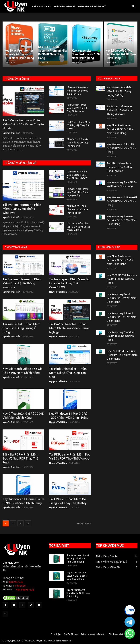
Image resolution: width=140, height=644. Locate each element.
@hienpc (20, 585)
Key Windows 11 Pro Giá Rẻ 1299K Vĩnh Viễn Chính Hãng (121, 148)
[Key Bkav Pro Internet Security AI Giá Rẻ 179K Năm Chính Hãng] (100, 126)
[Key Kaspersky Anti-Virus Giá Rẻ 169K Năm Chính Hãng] (56, 593)
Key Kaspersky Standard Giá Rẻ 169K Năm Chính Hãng (121, 336)
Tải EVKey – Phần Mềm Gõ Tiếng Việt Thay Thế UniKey (78, 125)
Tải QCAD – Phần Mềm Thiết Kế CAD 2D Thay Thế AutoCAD (78, 142)
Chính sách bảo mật (119, 634)
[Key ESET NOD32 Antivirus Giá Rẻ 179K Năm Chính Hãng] (100, 275)
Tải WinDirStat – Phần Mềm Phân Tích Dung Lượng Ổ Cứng (78, 192)
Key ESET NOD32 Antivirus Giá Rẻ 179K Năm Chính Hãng (122, 279)
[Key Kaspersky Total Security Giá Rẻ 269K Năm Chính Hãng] (100, 294)
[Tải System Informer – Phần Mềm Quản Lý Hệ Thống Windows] (23, 185)
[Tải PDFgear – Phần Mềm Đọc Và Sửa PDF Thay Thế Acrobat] (56, 108)
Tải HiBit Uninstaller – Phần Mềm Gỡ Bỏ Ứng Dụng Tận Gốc (77, 90)
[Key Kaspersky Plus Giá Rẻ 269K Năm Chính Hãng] (100, 182)
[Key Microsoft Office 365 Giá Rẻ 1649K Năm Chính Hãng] (23, 354)
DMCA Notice (71, 634)
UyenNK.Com (11, 562)
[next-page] (28, 523)
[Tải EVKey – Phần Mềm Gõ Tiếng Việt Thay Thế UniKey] (56, 125)
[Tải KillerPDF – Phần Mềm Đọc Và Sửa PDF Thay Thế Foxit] (56, 210)
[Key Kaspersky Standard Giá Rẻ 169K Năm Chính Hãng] (100, 332)
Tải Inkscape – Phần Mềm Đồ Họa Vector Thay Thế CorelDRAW (77, 175)
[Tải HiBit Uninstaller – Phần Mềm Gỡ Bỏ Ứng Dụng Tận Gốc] (56, 91)
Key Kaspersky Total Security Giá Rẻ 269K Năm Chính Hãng (121, 298)
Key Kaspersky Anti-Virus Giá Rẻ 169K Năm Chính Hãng (78, 593)
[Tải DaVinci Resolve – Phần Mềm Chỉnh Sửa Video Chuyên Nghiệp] (23, 101)
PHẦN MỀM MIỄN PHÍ (17, 78)
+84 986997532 (25, 589)
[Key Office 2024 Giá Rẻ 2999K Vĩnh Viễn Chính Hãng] (23, 399)
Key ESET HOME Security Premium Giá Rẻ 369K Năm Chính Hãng (122, 355)
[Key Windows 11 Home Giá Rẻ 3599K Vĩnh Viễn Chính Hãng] (100, 198)
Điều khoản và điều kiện (93, 634)
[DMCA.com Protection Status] (16, 599)
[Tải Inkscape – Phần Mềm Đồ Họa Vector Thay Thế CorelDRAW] (56, 175)
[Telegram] (14, 605)
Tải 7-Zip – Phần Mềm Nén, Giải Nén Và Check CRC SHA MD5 (78, 226)
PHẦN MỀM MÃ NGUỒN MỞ (20, 163)
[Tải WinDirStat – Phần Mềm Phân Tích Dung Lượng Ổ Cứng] (56, 192)
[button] (133, 6)
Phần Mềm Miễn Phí (64, 6)
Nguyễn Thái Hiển (11, 132)
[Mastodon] (39, 605)
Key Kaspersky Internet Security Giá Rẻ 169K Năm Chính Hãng (121, 220)
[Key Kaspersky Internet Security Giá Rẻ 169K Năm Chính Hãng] (100, 217)
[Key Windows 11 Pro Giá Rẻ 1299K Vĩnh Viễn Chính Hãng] (100, 145)
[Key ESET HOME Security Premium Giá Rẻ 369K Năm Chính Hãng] (100, 351)
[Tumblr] (22, 605)
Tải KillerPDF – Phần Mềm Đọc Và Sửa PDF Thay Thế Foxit (77, 209)
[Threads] (5, 614)
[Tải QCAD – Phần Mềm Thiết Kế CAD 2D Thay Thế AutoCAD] (56, 143)
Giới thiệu (56, 634)
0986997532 (15, 581)
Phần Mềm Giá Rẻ (41, 6)
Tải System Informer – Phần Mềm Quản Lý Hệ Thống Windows (22, 209)
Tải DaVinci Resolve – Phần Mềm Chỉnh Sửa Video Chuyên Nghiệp (23, 124)
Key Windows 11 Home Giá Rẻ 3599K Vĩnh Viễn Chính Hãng (122, 201)
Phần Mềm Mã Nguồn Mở (91, 6)
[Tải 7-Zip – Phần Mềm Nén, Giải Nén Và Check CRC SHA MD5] (56, 227)
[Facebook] (5, 605)
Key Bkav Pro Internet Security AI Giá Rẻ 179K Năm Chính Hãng (120, 129)
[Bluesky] (31, 605)
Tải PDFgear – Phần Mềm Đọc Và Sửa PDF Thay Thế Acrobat (77, 108)
